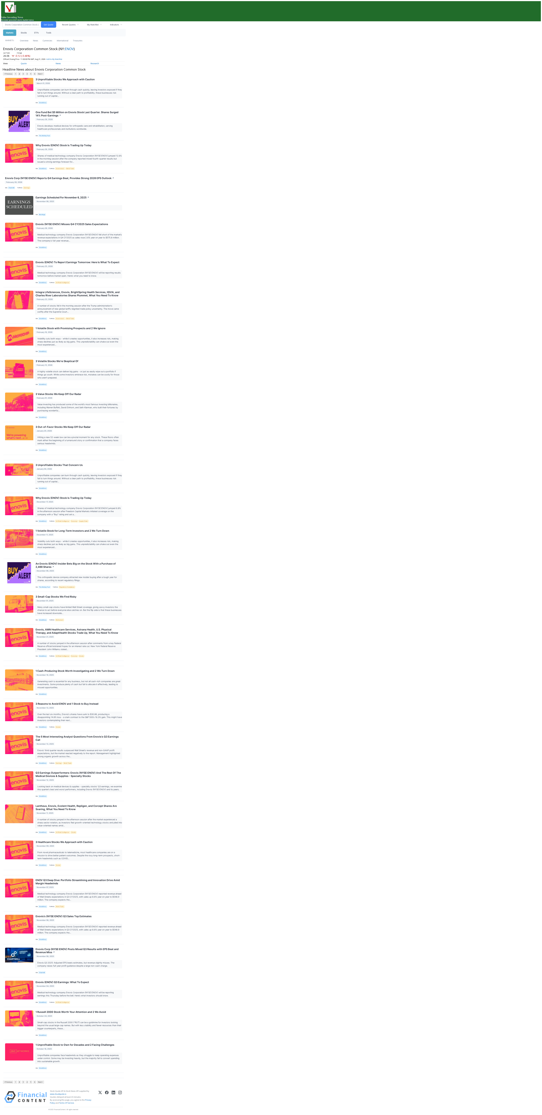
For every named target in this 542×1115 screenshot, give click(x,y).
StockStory (42, 102)
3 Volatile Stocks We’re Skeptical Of (57, 361)
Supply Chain (83, 521)
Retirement (59, 620)
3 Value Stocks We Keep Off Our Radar (58, 394)
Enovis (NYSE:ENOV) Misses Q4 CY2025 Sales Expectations (72, 224)
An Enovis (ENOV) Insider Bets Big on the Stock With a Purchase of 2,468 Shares (76, 565)
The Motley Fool (44, 135)
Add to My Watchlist (54, 59)
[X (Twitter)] (100, 1097)
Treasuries (77, 40)
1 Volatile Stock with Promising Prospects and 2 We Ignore (70, 328)
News (35, 40)
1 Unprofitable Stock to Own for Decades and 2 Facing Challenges (75, 1044)
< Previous (8, 74)
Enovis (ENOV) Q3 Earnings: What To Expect (62, 982)
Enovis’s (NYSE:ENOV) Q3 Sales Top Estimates (64, 916)
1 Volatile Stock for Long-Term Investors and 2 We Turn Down (72, 530)
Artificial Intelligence (62, 282)
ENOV (69, 48)
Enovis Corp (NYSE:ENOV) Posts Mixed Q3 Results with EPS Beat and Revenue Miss (77, 951)
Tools (48, 32)
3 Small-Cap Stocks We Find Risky (56, 596)
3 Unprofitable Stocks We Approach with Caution (65, 79)
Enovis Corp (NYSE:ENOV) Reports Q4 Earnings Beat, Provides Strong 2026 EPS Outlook (59, 178)
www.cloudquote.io (58, 1094)
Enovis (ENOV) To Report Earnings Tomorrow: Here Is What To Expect (77, 262)
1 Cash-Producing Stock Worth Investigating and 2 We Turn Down (75, 670)
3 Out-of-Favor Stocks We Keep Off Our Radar (63, 426)
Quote (24, 63)
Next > (40, 74)
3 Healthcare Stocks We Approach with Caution (64, 842)
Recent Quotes (69, 24)
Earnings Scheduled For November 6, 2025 (62, 197)
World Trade (70, 168)
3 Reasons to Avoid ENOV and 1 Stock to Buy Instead (67, 703)
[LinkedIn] (113, 1097)
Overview (24, 40)
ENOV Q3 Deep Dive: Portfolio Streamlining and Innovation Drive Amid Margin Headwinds (78, 882)
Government (60, 168)
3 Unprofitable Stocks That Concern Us (59, 465)
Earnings (26, 188)
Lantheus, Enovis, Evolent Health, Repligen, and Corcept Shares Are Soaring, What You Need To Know (76, 807)
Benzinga (42, 214)
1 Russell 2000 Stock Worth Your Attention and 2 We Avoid (71, 1011)
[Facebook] (107, 1097)
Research (94, 63)
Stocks (24, 32)
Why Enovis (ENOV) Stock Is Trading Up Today (63, 145)
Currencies (47, 40)
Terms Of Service (66, 1103)
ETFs (36, 32)
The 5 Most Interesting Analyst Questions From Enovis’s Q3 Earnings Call (77, 738)
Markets (9, 32)
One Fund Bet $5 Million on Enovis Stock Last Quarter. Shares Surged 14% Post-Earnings (77, 114)
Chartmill (11, 188)
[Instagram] (120, 1097)
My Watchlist (93, 24)
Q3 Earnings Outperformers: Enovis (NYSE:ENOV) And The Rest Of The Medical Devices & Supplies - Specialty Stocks (78, 774)
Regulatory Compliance (66, 587)
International (62, 40)
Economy (74, 521)
